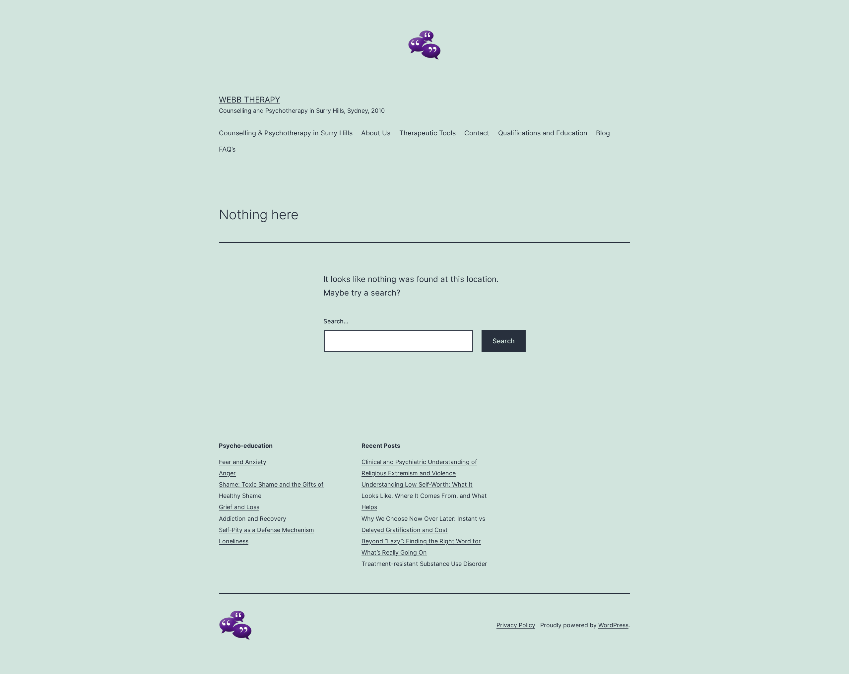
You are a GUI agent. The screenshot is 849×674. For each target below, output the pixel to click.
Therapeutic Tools (427, 133)
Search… (336, 321)
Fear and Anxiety (242, 461)
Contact (476, 133)
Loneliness (233, 541)
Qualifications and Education (542, 133)
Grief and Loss (239, 507)
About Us (375, 133)
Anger (227, 473)
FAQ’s (227, 149)
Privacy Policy (515, 625)
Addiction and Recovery (252, 518)
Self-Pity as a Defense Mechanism (266, 529)
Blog (603, 133)
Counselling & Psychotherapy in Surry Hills (286, 133)
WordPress (613, 625)
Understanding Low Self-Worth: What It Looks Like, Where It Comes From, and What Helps (424, 495)
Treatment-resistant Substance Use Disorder (424, 563)
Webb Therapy (249, 99)
